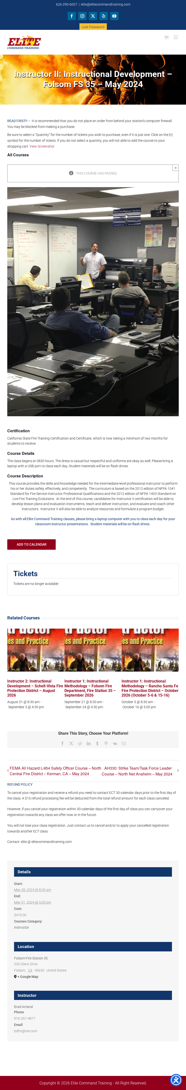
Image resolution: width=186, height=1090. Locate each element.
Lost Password (93, 27)
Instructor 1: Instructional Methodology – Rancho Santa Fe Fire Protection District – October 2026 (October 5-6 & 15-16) (150, 688)
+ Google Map (27, 977)
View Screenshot (42, 146)
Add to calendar (31, 544)
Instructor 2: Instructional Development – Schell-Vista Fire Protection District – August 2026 (35, 688)
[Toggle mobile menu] (176, 37)
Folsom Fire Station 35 (31, 958)
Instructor (21, 927)
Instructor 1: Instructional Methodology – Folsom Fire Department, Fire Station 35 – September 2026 (90, 688)
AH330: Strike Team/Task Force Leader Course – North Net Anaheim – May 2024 (137, 771)
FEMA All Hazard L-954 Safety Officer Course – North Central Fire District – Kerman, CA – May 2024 (55, 770)
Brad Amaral (23, 1007)
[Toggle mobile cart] (166, 37)
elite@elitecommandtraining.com (105, 4)
